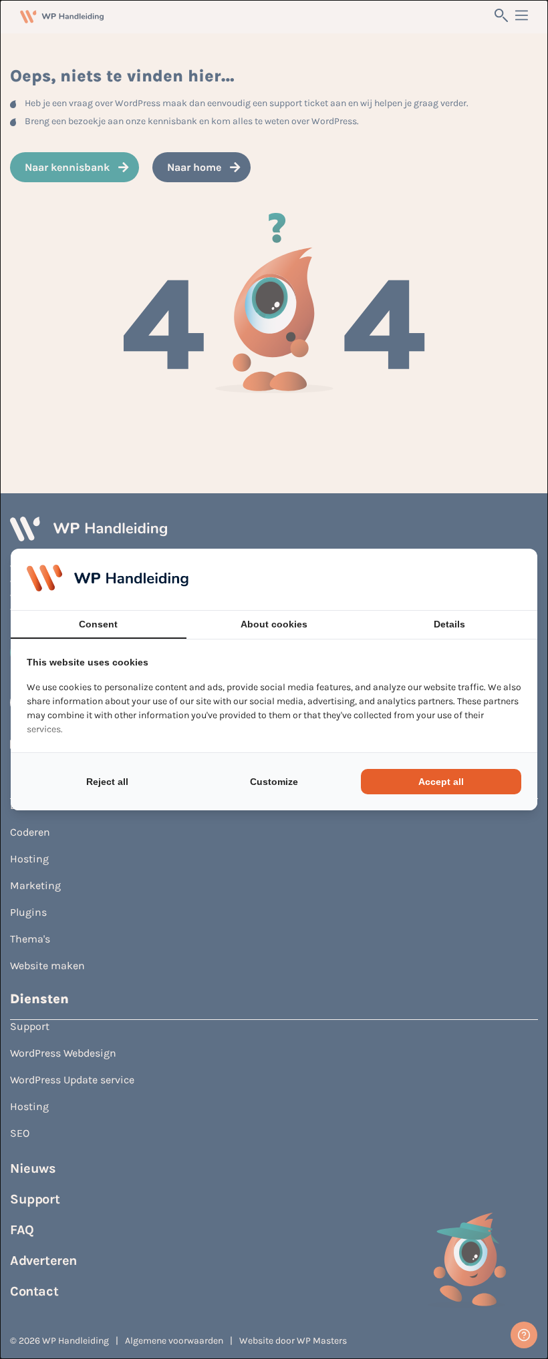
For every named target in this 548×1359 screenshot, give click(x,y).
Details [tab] (449, 624)
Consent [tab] (98, 624)
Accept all (441, 781)
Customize (274, 781)
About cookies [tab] (274, 624)
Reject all (107, 781)
